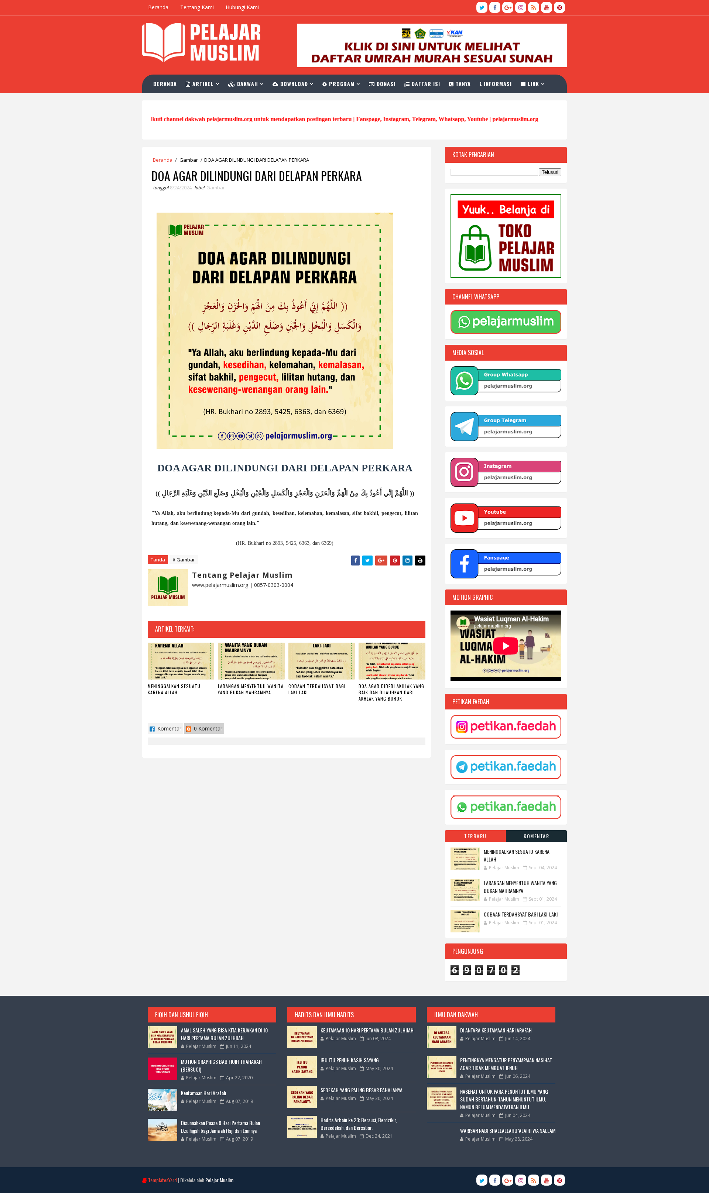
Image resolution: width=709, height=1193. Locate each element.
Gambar (188, 160)
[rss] (533, 7)
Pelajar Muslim (219, 1180)
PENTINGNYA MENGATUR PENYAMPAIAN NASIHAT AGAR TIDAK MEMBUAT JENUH (506, 1064)
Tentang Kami (197, 7)
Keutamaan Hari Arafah (203, 1093)
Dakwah (246, 83)
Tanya (462, 83)
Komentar (168, 728)
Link (532, 83)
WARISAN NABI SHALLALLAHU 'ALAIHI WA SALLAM (507, 1130)
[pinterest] (559, 7)
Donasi (385, 83)
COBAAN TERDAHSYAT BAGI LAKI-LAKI (317, 689)
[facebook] (494, 7)
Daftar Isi (425, 83)
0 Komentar (207, 728)
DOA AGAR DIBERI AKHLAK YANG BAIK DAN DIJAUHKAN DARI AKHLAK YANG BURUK (391, 692)
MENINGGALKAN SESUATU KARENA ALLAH (174, 689)
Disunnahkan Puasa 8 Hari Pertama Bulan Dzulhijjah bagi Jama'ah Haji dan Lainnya (220, 1126)
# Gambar (183, 559)
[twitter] (481, 7)
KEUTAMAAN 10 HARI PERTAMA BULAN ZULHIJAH (367, 1030)
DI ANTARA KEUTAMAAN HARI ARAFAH (496, 1030)
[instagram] (520, 7)
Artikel (202, 83)
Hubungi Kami (242, 7)
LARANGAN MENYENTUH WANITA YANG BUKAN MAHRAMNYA (251, 689)
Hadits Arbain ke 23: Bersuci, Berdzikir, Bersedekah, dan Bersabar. (359, 1123)
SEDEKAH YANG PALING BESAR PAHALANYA (362, 1090)
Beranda (158, 7)
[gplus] (507, 7)
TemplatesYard (162, 1180)
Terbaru (475, 836)
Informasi (497, 83)
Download (293, 83)
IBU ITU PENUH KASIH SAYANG (350, 1060)
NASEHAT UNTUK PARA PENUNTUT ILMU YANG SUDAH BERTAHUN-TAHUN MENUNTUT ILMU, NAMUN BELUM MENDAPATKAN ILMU (504, 1099)
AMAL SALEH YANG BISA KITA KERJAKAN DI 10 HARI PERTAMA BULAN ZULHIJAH (224, 1034)
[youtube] (546, 7)
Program (340, 83)
